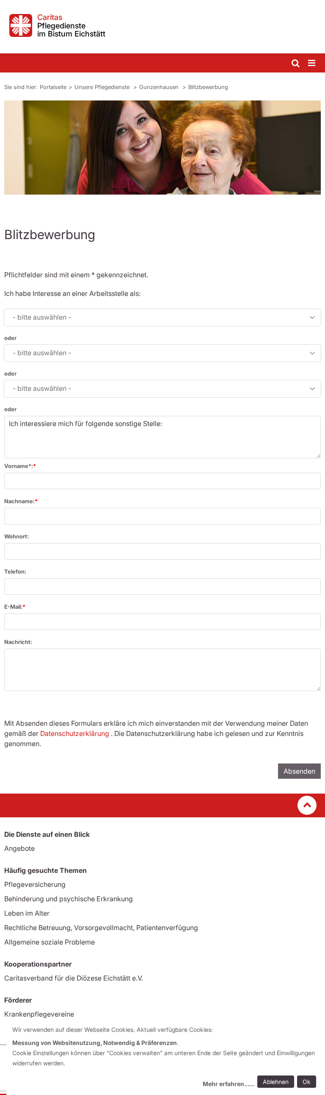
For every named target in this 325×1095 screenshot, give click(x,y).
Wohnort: (16, 536)
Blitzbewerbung (208, 87)
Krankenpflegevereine (39, 1014)
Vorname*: (18, 466)
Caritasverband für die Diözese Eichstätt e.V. (73, 978)
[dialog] (165, 1058)
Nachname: (19, 501)
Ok (307, 1081)
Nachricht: (18, 641)
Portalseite (53, 87)
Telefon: (15, 571)
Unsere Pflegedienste (102, 87)
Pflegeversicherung (35, 884)
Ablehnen (276, 1081)
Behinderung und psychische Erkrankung (68, 898)
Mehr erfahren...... (228, 1083)
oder (10, 337)
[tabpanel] (162, 147)
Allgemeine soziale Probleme (49, 942)
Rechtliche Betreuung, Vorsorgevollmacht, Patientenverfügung (101, 927)
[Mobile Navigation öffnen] (312, 63)
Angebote (19, 848)
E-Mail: (13, 606)
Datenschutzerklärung (74, 733)
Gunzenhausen (159, 87)
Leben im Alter (27, 913)
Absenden (299, 771)
